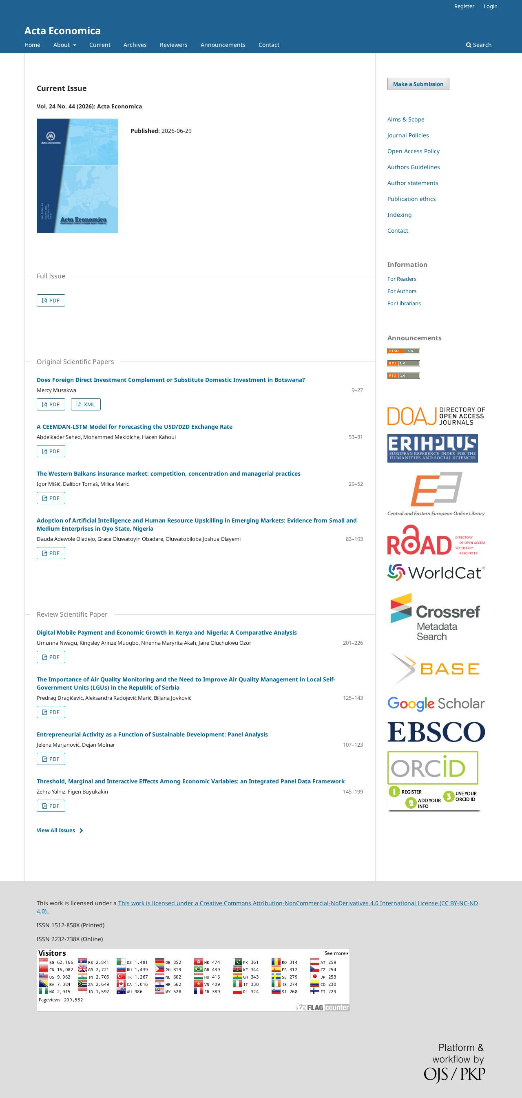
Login (491, 6)
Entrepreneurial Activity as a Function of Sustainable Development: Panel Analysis (152, 734)
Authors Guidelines (413, 167)
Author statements (412, 183)
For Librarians (404, 303)
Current (100, 45)
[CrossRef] (436, 641)
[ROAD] (436, 552)
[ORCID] (434, 810)
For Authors (401, 291)
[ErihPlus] (432, 460)
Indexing (399, 214)
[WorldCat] (436, 579)
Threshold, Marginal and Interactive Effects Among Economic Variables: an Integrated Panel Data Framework (191, 781)
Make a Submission (418, 84)
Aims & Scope (406, 119)
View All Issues (56, 830)
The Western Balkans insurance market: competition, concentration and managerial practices (169, 473)
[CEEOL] (436, 513)
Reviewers (174, 45)
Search (481, 45)
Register (464, 6)
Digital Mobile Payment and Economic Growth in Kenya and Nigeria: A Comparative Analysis (167, 632)
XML (89, 404)
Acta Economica (62, 30)
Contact (269, 45)
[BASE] (436, 685)
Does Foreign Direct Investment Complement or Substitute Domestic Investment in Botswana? (171, 380)
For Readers (401, 278)
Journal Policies (408, 135)
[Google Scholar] (436, 710)
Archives (135, 45)
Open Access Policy (413, 151)
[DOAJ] (436, 423)
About (62, 45)
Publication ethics (411, 199)
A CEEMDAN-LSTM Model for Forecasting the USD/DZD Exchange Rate (134, 426)
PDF (54, 300)
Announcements (223, 45)
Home (32, 45)
